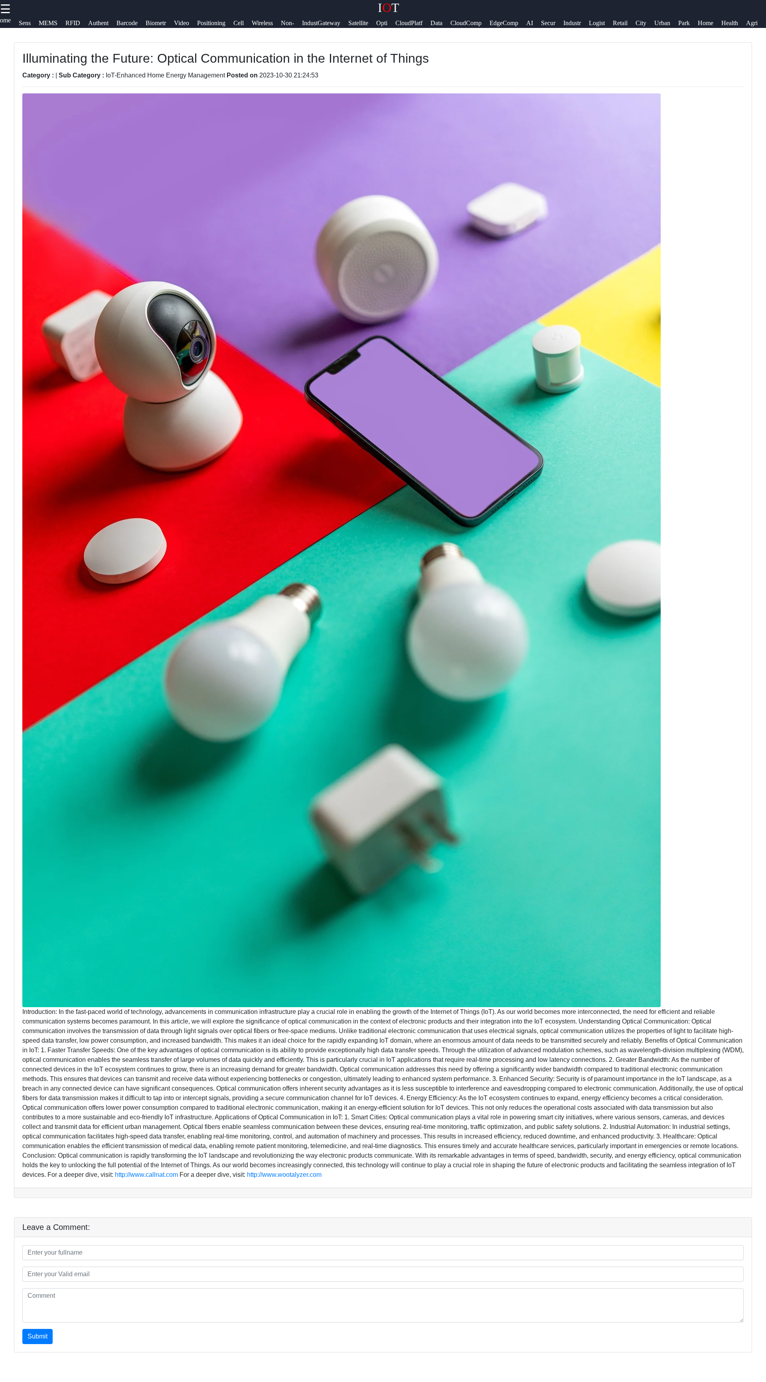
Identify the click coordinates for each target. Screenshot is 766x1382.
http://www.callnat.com (146, 1174)
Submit (37, 1336)
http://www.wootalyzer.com (284, 1174)
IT (388, 7)
